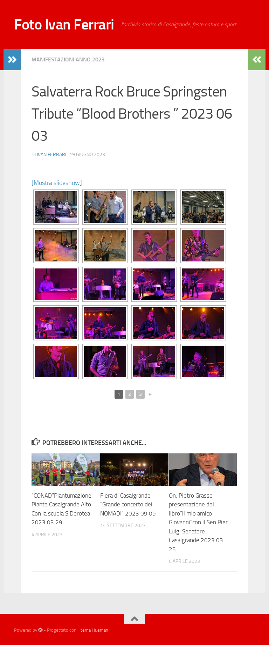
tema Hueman (94, 630)
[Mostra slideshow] (57, 183)
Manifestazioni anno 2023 (68, 59)
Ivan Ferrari (51, 155)
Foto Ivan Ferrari (64, 24)
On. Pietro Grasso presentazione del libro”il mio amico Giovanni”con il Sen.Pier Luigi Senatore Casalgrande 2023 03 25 (198, 522)
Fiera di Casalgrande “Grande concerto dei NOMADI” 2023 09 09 (128, 504)
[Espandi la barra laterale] (12, 59)
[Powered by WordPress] (40, 630)
